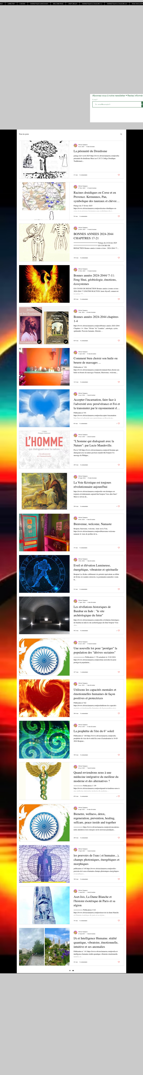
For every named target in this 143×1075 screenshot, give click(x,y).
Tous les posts (24, 134)
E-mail (94, 99)
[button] (121, 134)
